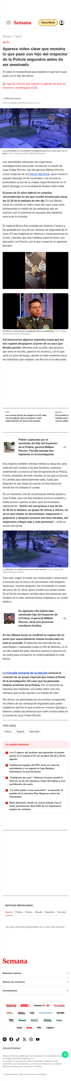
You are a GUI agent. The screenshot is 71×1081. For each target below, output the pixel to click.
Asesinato (34, 731)
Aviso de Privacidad (15, 1048)
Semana (7, 36)
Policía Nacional (39, 174)
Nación (18, 36)
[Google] (5, 1039)
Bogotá (20, 731)
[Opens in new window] (11, 1039)
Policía (7, 731)
